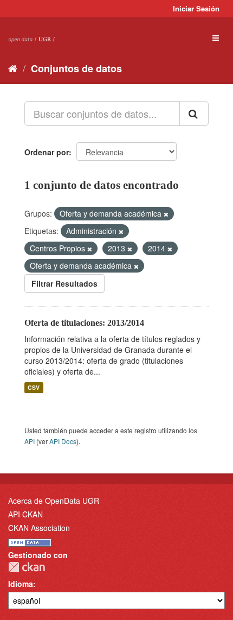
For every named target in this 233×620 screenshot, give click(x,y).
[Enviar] (194, 113)
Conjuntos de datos (76, 68)
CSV (34, 387)
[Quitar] (166, 214)
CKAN (26, 567)
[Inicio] (12, 68)
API (29, 441)
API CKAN (25, 514)
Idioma (20, 583)
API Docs (62, 441)
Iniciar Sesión (196, 8)
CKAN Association (39, 527)
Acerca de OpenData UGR (53, 500)
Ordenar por (46, 152)
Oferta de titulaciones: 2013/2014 (84, 322)
